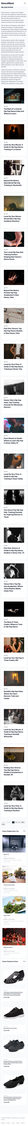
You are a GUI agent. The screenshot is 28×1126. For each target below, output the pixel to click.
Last (3, 824)
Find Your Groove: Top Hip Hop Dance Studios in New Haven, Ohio (13, 330)
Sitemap (3, 1123)
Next (23, 822)
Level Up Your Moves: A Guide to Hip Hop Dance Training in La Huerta (13, 147)
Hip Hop (6, 106)
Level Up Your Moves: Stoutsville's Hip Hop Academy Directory (12, 218)
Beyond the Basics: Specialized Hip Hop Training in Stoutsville (13, 183)
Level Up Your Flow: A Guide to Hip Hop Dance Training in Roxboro (13, 808)
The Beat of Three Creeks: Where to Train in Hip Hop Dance (13, 624)
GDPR (17, 1123)
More (24, 831)
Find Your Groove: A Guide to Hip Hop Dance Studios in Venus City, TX (14, 550)
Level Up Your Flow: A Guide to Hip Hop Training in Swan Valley (13, 476)
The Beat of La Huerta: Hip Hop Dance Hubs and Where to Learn (14, 111)
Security (23, 1123)
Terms (13, 1123)
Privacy (8, 1123)
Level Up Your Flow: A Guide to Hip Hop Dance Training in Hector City (13, 366)
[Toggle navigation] (25, 3)
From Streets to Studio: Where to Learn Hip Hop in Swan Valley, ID (13, 440)
